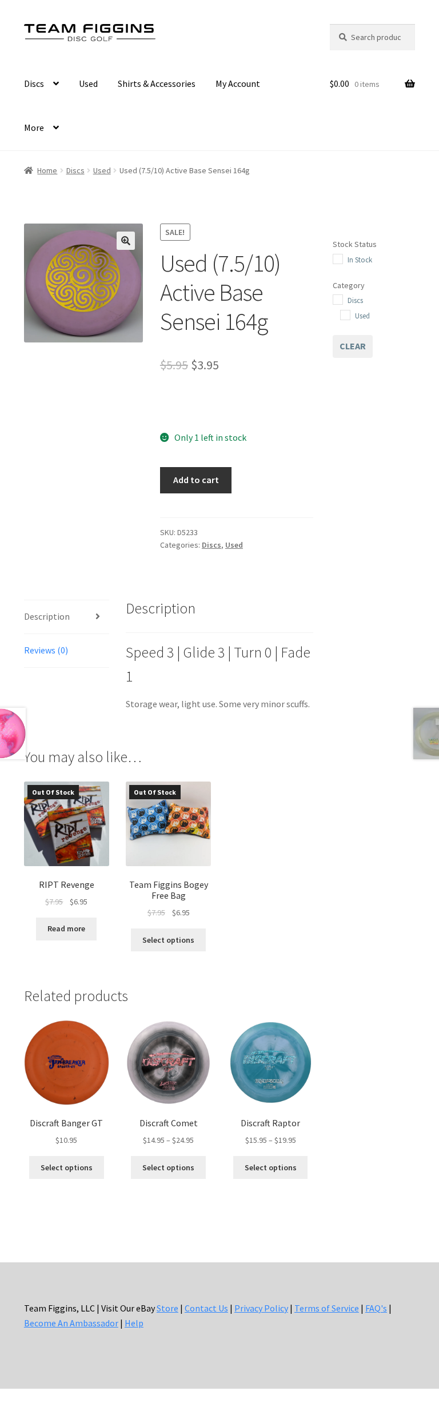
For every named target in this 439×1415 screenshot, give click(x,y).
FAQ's (376, 1308)
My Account (237, 83)
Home (47, 170)
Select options (168, 940)
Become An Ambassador (71, 1323)
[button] (126, 241)
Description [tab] (47, 616)
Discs (34, 83)
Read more (66, 928)
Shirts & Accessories (156, 83)
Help (134, 1323)
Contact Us (206, 1308)
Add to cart (196, 479)
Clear (353, 346)
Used (88, 83)
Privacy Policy (261, 1308)
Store (167, 1308)
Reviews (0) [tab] (46, 650)
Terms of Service (326, 1308)
